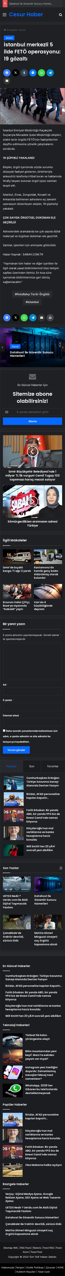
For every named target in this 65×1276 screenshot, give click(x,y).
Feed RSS (48, 1247)
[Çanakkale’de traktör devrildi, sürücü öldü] (17, 922)
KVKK (61, 1267)
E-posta (8, 700)
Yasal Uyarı (44, 1271)
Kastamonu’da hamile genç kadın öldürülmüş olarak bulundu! (46, 573)
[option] (32, 347)
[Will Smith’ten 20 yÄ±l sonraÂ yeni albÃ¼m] (14, 850)
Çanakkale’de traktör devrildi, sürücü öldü (13, 936)
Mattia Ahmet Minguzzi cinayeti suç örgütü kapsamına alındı (45, 938)
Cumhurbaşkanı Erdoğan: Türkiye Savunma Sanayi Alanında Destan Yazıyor (43, 781)
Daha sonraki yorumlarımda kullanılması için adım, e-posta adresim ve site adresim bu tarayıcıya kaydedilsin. (30, 736)
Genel (22, 29)
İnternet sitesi (11, 715)
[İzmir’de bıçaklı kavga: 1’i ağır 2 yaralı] (17, 556)
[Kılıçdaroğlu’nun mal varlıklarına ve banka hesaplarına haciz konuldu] (14, 833)
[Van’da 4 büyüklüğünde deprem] (48, 591)
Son (31, 766)
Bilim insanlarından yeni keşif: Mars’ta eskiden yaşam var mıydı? (41, 1055)
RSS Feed (25, 1247)
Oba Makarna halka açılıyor (43, 1165)
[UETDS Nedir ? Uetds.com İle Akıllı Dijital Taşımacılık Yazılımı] (17, 884)
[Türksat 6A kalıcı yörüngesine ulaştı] (13, 1040)
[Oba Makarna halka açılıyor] (13, 1170)
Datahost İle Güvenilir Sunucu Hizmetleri (32, 3)
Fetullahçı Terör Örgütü (33, 294)
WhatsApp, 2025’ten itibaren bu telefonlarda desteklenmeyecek (41, 1089)
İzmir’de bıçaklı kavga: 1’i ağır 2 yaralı (17, 569)
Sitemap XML (10, 1247)
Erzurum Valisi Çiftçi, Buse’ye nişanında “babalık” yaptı (16, 605)
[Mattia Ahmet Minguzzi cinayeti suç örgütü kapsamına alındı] (48, 922)
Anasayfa (11, 29)
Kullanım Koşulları (26, 1271)
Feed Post (36, 1251)
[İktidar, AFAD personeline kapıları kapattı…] (14, 799)
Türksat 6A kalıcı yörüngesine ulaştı (37, 1037)
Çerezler (50, 1267)
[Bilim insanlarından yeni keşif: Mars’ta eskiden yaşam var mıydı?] (13, 1056)
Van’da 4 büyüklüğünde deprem (43, 605)
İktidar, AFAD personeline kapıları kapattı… (43, 796)
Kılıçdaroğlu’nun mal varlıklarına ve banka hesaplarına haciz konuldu (40, 833)
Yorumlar (52, 766)
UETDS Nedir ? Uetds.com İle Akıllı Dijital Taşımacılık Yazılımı (15, 901)
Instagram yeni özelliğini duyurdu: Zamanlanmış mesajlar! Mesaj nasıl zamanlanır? (41, 1073)
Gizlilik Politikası (35, 1267)
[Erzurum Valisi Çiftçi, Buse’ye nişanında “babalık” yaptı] (17, 591)
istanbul (33, 302)
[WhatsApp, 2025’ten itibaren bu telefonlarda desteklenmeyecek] (13, 1090)
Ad (5, 684)
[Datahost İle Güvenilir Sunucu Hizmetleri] (48, 884)
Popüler (11, 766)
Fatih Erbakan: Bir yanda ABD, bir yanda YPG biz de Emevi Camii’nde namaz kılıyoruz (43, 815)
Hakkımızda (7, 1267)
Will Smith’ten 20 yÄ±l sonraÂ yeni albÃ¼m (40, 848)
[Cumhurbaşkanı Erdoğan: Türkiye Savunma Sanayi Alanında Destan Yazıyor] (14, 783)
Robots (37, 1247)
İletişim (20, 1267)
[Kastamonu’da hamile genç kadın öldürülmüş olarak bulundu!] (48, 556)
